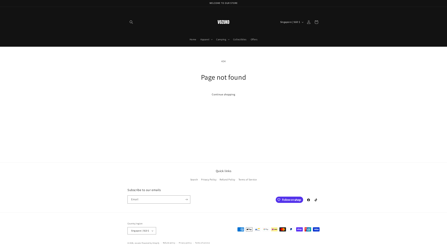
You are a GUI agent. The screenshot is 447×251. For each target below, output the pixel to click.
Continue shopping (223, 94)
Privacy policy (185, 243)
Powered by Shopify (151, 243)
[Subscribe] (186, 199)
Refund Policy (227, 179)
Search (194, 179)
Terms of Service (248, 179)
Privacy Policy (208, 179)
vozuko (138, 243)
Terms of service (202, 243)
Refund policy (169, 243)
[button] (131, 22)
